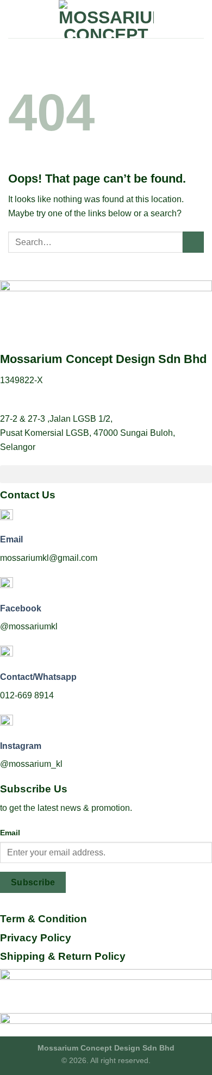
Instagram (20, 746)
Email (11, 539)
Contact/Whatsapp (38, 677)
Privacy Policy (35, 937)
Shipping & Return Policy (63, 956)
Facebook (20, 608)
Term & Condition (43, 918)
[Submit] (193, 242)
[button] (106, 474)
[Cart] (198, 19)
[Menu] (14, 18)
